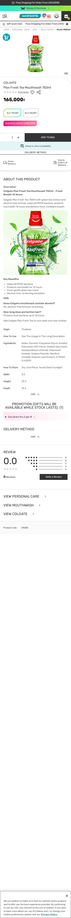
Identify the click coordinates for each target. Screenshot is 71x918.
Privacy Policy (49, 914)
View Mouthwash (18, 505)
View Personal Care (21, 496)
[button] (66, 16)
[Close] (67, 896)
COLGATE (9, 82)
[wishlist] (32, 92)
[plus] (18, 137)
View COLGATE (15, 514)
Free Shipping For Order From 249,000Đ (45, 23)
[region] (35, 904)
